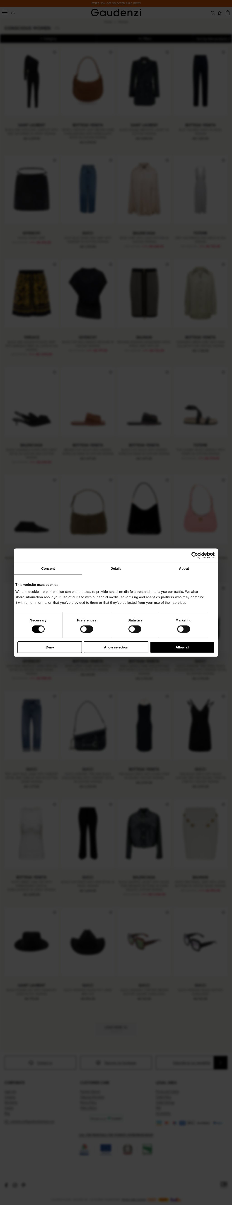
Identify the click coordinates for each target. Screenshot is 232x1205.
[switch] (86, 629)
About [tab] (184, 568)
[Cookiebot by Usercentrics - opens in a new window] (195, 555)
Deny (50, 647)
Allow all (182, 647)
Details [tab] (116, 568)
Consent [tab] (48, 568)
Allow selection (116, 647)
